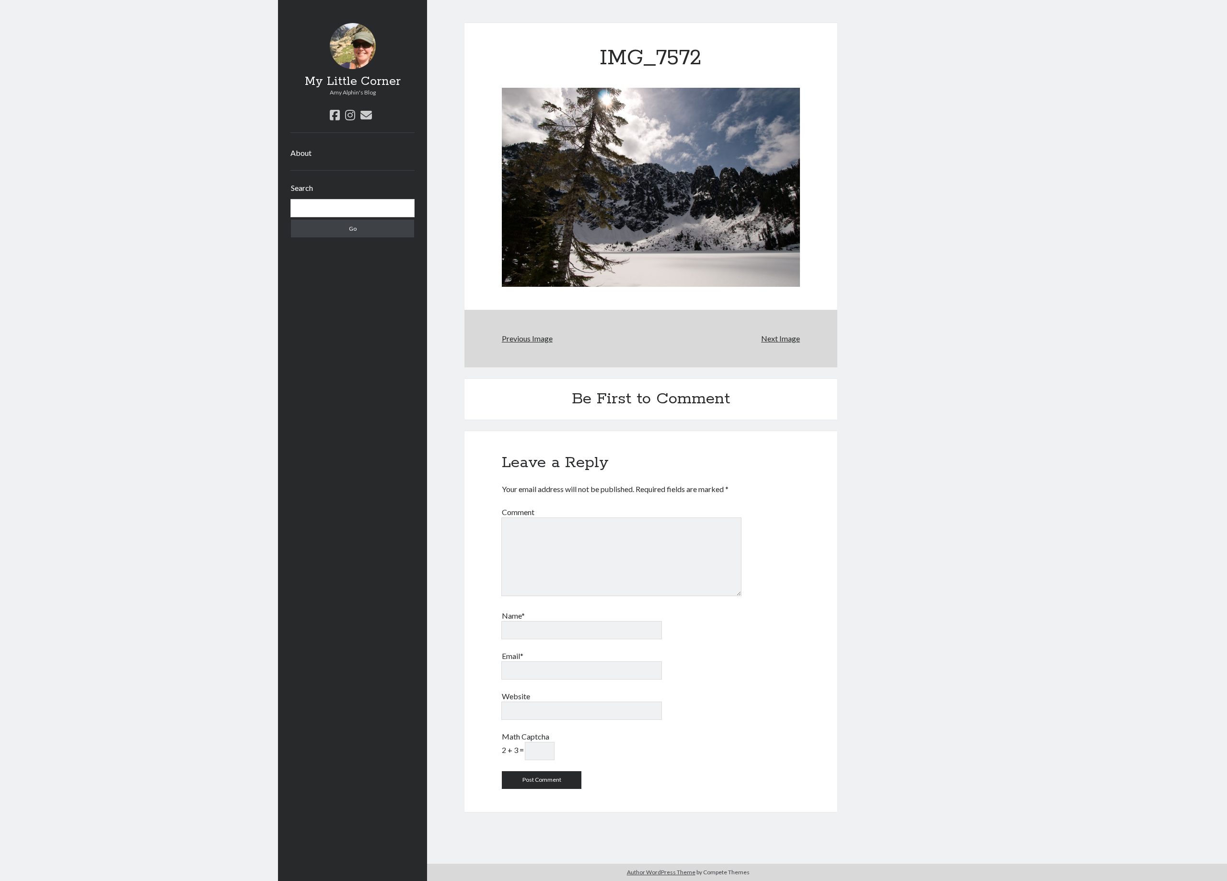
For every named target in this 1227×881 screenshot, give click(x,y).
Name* (513, 615)
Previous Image (527, 338)
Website (516, 696)
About (301, 152)
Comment (518, 512)
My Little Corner (353, 81)
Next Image (780, 338)
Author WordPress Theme (661, 872)
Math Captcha (525, 736)
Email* (512, 655)
